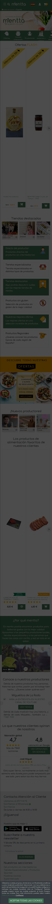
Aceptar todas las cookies (26, 901)
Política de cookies (8, 895)
